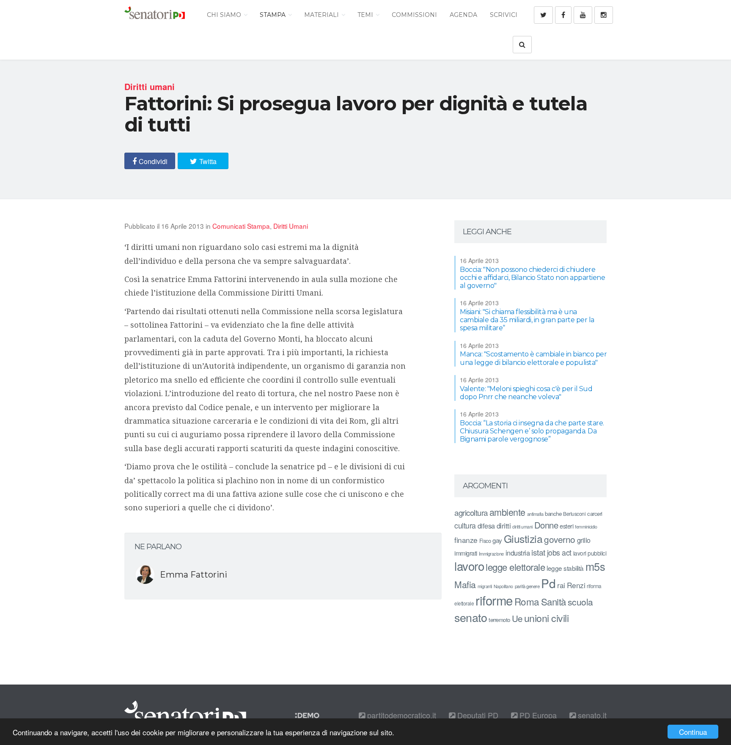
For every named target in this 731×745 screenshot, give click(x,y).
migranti (485, 586)
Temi (366, 15)
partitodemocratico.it (400, 714)
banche (553, 513)
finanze (466, 539)
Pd (548, 583)
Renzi (576, 585)
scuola (580, 601)
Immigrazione (491, 553)
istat (538, 552)
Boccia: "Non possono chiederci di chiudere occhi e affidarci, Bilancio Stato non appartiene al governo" (532, 278)
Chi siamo (225, 15)
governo (559, 539)
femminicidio (586, 526)
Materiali (322, 15)
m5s (595, 566)
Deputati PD (476, 714)
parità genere (527, 586)
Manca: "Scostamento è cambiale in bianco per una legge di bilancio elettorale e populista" (533, 358)
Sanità (553, 601)
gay (497, 540)
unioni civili (546, 618)
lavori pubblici (590, 553)
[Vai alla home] (154, 15)
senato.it (591, 714)
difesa (486, 525)
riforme (494, 600)
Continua (693, 731)
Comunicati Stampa (241, 225)
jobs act (559, 552)
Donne (546, 525)
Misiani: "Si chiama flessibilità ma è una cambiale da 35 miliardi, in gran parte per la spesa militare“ (527, 320)
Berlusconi (574, 513)
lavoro (469, 565)
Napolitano (503, 586)
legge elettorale (515, 566)
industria (518, 553)
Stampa (273, 15)
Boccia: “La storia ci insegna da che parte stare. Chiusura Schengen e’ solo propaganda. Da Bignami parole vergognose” (532, 431)
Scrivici (503, 15)
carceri (594, 513)
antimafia (535, 513)
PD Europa (537, 714)
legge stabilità (565, 567)
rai (561, 585)
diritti (504, 525)
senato (470, 617)
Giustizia (523, 538)
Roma (526, 601)
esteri (566, 525)
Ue (517, 618)
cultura (465, 525)
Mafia (465, 584)
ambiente (507, 511)
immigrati (465, 552)
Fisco (485, 541)
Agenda (463, 15)
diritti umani (522, 526)
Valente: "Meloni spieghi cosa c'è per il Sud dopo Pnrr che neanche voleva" (526, 393)
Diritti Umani (290, 225)
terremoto (499, 620)
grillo (584, 540)
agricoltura (471, 512)
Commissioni (414, 15)
